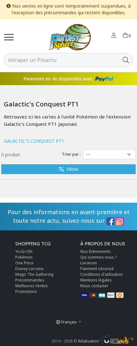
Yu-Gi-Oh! (23, 251)
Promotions (26, 291)
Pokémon (23, 257)
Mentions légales (96, 280)
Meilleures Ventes (31, 285)
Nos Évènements (95, 251)
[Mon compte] (114, 36)
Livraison (88, 263)
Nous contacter (94, 285)
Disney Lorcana (29, 268)
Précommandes (29, 280)
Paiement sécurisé (97, 268)
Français (69, 322)
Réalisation (89, 341)
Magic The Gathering (34, 274)
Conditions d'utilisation (101, 274)
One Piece (24, 263)
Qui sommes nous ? (98, 257)
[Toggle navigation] (9, 37)
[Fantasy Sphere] (70, 37)
